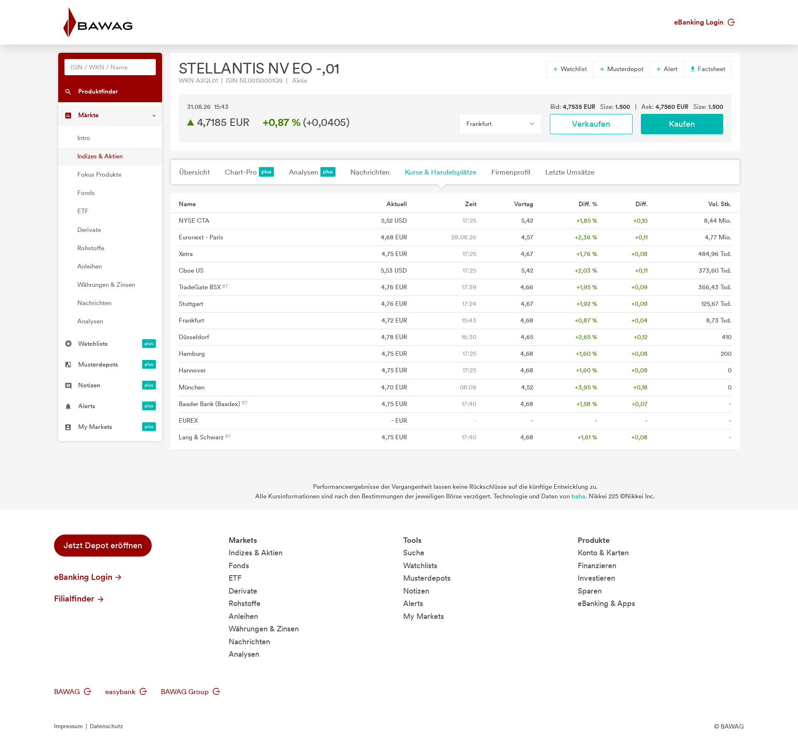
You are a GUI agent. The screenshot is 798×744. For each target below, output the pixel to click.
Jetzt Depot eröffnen (103, 545)
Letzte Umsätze (569, 172)
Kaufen (682, 124)
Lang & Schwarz (202, 437)
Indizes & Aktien (100, 156)
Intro (83, 138)
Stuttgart (191, 304)
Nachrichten (94, 303)
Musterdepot (624, 69)
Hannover (192, 370)
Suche (413, 552)
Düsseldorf (194, 337)
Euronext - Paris (201, 237)
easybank (121, 691)
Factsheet (710, 69)
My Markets (423, 616)
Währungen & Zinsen (106, 284)
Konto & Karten (603, 552)
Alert (669, 69)
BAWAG (67, 691)
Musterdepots (427, 578)
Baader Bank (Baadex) (210, 404)
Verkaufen (591, 124)
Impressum (68, 726)
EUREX (188, 420)
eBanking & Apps (606, 603)
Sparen (590, 590)
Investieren (596, 578)
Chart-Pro (241, 172)
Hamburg (192, 353)
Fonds (86, 193)
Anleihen (89, 266)
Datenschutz (106, 726)
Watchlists (420, 565)
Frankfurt (191, 320)
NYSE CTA (194, 220)
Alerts (413, 603)
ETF (83, 211)
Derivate (89, 230)
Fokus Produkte (99, 174)
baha (578, 496)
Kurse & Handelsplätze (440, 172)
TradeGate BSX (200, 287)
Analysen (90, 321)
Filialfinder (75, 599)
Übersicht (194, 172)
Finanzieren (597, 565)
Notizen (416, 590)
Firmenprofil (510, 172)
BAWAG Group (185, 691)
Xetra (186, 254)
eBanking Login (699, 22)
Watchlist (573, 69)
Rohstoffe (90, 248)
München (191, 387)
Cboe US (191, 270)
